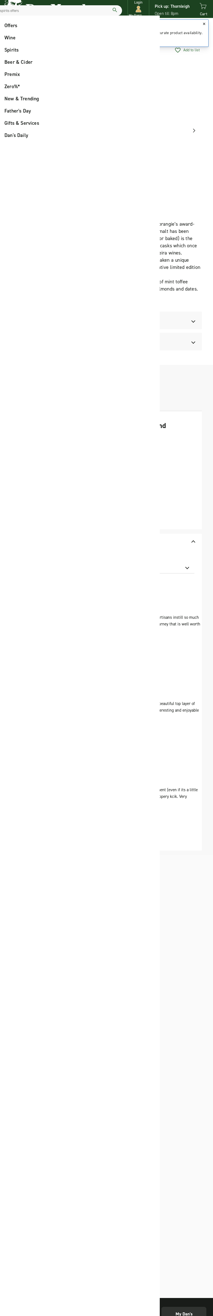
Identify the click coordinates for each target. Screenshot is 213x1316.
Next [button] (192, 130)
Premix (12, 74)
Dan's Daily (16, 135)
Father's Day (17, 111)
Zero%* (12, 86)
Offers (10, 25)
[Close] (204, 24)
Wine (10, 37)
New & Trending (21, 98)
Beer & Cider (18, 62)
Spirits (11, 50)
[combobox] (161, 567)
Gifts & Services (21, 123)
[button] (138, 9)
